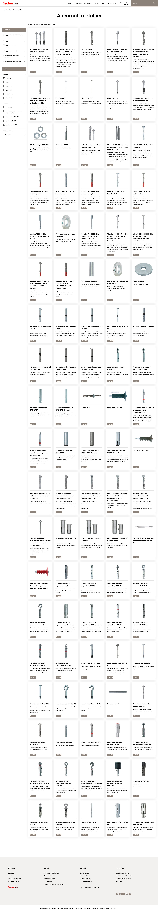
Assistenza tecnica (49, 876)
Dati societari (78, 908)
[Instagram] (120, 894)
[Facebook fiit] (117, 894)
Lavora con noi (112, 3)
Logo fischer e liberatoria (123, 879)
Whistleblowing (87, 908)
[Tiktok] (130, 894)
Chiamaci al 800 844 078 (92, 888)
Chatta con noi (84, 873)
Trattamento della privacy (98, 908)
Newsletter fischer (49, 879)
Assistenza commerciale (51, 873)
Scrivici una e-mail (85, 879)
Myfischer (119, 881)
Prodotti (9, 9)
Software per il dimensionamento (54, 884)
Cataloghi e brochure (122, 873)
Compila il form (84, 876)
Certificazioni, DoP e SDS (123, 876)
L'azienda (11, 873)
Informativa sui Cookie (112, 908)
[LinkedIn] (123, 894)
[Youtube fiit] (127, 894)
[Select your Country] (121, 3)
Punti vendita (48, 881)
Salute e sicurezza (13, 881)
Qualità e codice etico (14, 879)
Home (3, 9)
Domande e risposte (86, 881)
